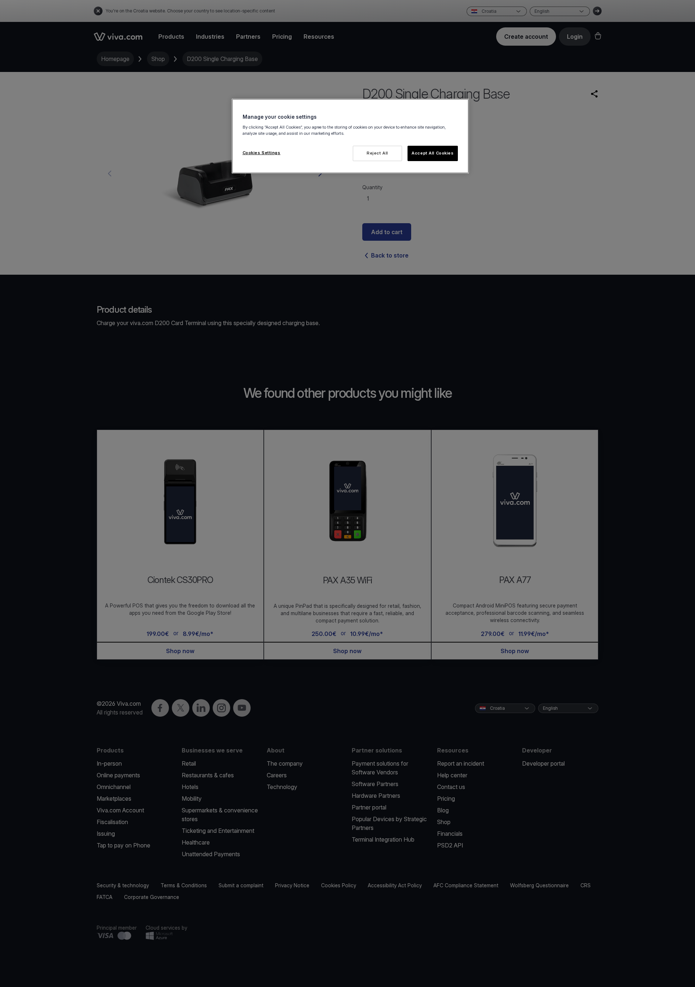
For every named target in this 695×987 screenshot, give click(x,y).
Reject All (377, 153)
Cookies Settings (262, 152)
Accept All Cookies (432, 153)
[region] (350, 136)
